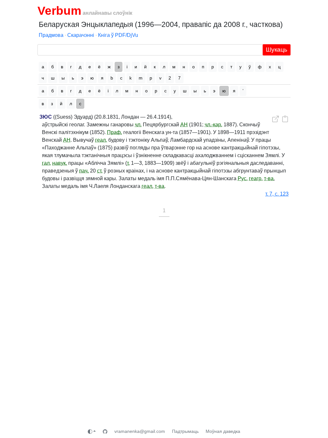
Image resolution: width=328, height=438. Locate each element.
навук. (59, 163)
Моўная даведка (223, 431)
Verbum (59, 10)
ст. (99, 170)
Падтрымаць (185, 431)
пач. (84, 170)
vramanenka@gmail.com (139, 431)
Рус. (243, 178)
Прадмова (51, 35)
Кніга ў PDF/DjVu (118, 35)
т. (128, 163)
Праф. (114, 132)
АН (184, 124)
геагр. (256, 178)
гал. (46, 163)
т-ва (269, 178)
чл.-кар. (213, 124)
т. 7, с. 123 (277, 194)
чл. (138, 124)
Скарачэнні (80, 35)
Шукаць (276, 49)
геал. (101, 140)
